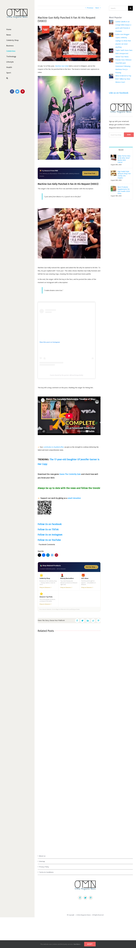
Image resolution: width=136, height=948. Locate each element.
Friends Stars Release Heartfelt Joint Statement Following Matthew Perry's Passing (123, 66)
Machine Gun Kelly (61, 66)
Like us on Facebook (118, 93)
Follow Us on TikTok (48, 529)
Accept (90, 944)
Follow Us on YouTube (49, 540)
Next (97, 8)
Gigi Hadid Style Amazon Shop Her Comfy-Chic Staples (124, 174)
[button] (113, 173)
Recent (121, 150)
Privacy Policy (44, 867)
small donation (74, 498)
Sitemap (42, 861)
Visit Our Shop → (91, 567)
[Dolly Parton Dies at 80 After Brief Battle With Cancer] (113, 156)
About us (42, 856)
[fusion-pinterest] (91, 898)
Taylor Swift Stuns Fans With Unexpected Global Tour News (123, 53)
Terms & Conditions (46, 872)
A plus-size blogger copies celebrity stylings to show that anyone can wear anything (123, 40)
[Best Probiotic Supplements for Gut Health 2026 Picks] (113, 187)
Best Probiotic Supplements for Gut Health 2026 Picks (124, 190)
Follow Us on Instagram (50, 534)
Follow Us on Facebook (50, 524)
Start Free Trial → (90, 173)
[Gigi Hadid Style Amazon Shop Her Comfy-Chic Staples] (113, 172)
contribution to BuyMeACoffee (53, 447)
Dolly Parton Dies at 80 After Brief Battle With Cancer (124, 159)
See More (77, 944)
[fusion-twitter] (85, 898)
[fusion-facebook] (80, 898)
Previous (90, 8)
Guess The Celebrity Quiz (70, 474)
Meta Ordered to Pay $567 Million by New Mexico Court (123, 79)
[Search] (17, 78)
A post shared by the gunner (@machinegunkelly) (66, 375)
